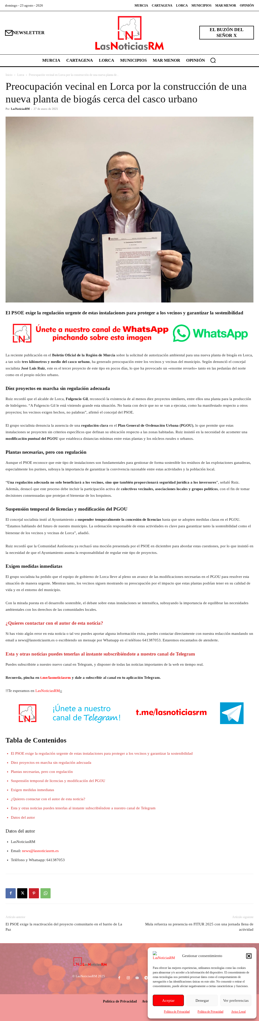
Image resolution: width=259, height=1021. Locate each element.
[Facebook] (11, 893)
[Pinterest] (34, 893)
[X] (22, 893)
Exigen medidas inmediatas (32, 790)
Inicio (9, 75)
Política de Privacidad (177, 1011)
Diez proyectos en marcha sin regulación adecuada (51, 763)
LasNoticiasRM (20, 108)
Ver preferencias (236, 1000)
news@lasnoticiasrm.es (40, 851)
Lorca (20, 75)
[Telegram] (146, 978)
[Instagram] (128, 978)
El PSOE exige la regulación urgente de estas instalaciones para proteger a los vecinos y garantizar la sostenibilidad (102, 753)
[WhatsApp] (45, 893)
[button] (248, 956)
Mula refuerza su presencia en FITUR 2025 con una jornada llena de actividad (199, 926)
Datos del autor (23, 817)
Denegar (202, 1000)
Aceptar (168, 1000)
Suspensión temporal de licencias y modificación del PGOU (58, 781)
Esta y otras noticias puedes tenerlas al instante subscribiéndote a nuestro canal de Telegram (83, 808)
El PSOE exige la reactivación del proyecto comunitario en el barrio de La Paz (64, 926)
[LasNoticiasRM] (129, 32)
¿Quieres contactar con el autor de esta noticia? (48, 799)
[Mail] (137, 978)
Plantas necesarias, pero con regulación (42, 772)
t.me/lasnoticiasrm (55, 678)
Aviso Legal (238, 1011)
